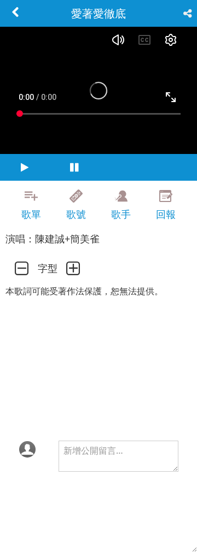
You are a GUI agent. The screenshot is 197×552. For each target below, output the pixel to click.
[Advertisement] (98, 368)
